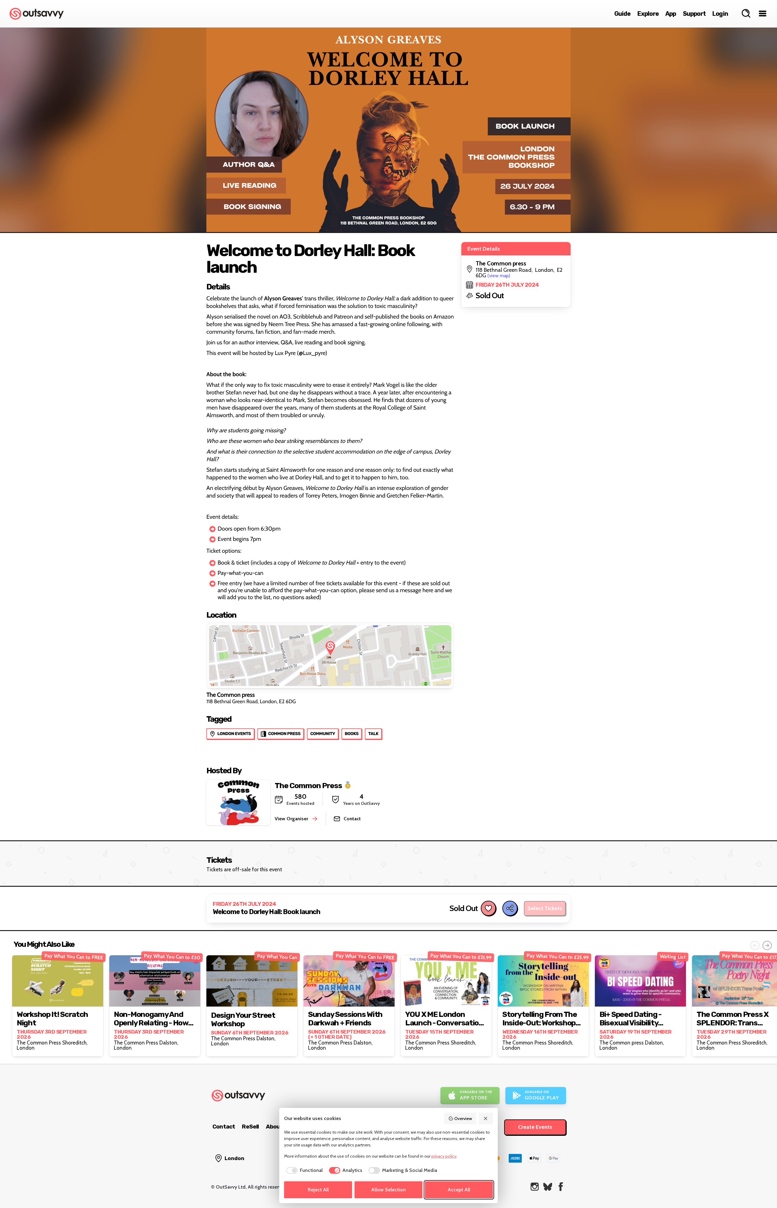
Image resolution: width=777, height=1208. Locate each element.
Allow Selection (388, 1190)
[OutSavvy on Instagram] (534, 1186)
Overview (463, 1118)
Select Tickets (545, 908)
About (274, 1126)
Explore (648, 13)
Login (720, 13)
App (670, 13)
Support (694, 13)
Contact (223, 1126)
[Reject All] (486, 1118)
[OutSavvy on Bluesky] (547, 1186)
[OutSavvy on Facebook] (560, 1186)
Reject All (318, 1190)
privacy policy (443, 1156)
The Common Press (308, 785)
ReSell (250, 1126)
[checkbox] (303, 1170)
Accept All (459, 1190)
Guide (622, 13)
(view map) (498, 275)
